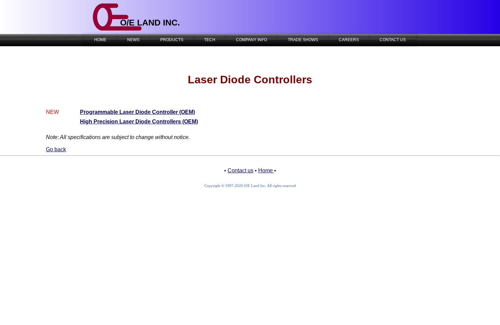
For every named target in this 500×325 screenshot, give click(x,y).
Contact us (240, 170)
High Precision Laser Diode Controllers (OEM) (139, 121)
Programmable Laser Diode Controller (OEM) (137, 112)
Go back (56, 149)
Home (266, 170)
